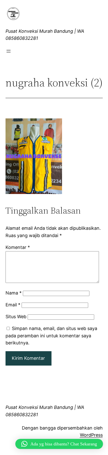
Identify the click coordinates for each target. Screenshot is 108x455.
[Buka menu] (9, 51)
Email (13, 304)
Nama (14, 293)
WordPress (91, 435)
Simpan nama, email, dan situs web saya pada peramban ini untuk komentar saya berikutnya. (51, 336)
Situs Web (16, 316)
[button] (59, 444)
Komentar (18, 247)
